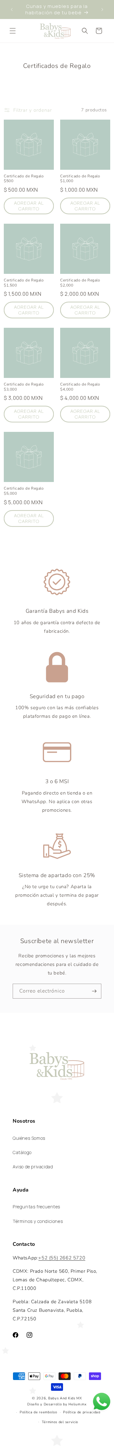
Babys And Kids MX (65, 1398)
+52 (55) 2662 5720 (61, 1258)
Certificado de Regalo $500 (24, 179)
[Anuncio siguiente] (102, 10)
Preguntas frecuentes (36, 1207)
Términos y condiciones (38, 1221)
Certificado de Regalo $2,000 (80, 283)
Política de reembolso (38, 1412)
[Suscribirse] (94, 991)
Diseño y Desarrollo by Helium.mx (56, 1404)
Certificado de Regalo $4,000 (80, 387)
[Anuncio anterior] (12, 10)
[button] (13, 31)
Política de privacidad (81, 1412)
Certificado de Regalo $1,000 (80, 179)
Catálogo (22, 1152)
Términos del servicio (60, 1422)
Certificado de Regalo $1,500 (24, 283)
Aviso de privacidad (33, 1167)
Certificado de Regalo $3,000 (24, 387)
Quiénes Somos (29, 1138)
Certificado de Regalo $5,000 (24, 491)
